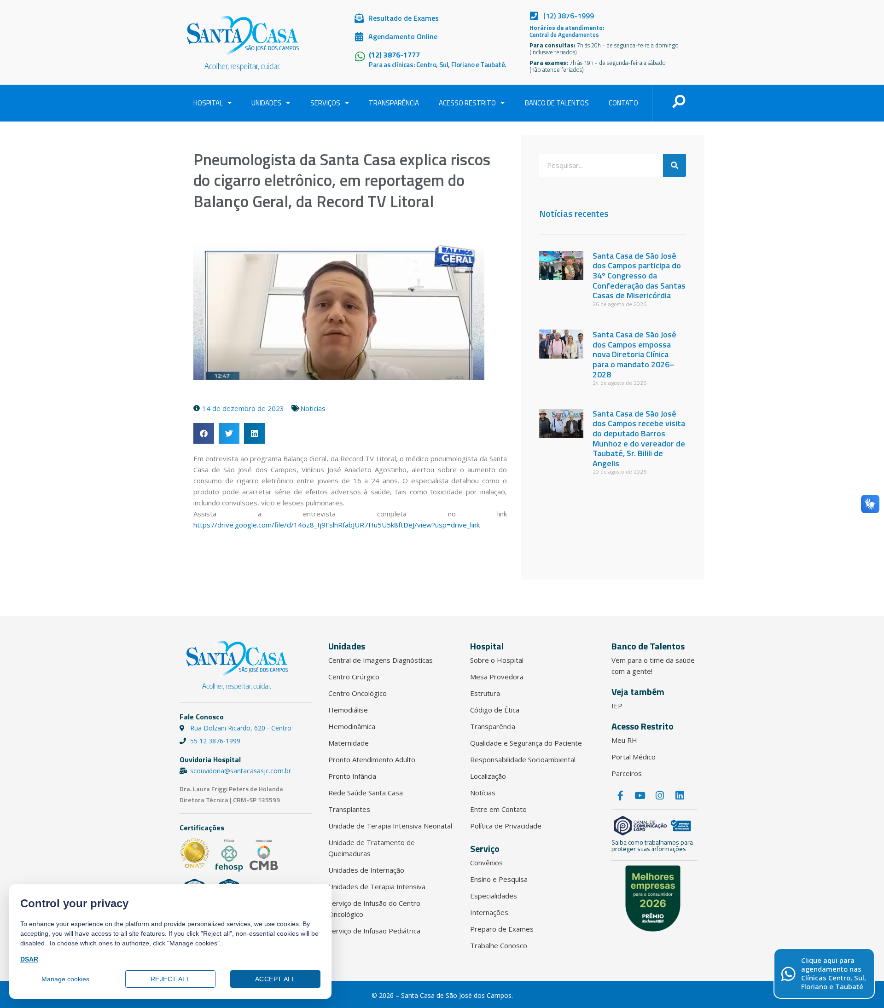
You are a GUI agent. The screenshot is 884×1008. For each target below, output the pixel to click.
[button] (203, 433)
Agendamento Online (402, 36)
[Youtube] (640, 796)
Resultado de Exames (403, 17)
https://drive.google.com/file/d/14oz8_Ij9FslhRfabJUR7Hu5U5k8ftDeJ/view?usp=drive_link (336, 524)
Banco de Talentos (557, 103)
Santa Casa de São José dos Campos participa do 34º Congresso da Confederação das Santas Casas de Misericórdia (639, 275)
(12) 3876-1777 (394, 54)
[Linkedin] (679, 796)
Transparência (394, 103)
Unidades (266, 103)
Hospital (208, 103)
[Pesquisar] (674, 165)
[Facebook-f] (620, 796)
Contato (623, 103)
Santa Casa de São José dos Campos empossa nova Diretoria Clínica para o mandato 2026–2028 (634, 354)
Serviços (325, 103)
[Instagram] (660, 796)
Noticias (313, 408)
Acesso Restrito (467, 103)
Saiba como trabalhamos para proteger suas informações (652, 845)
